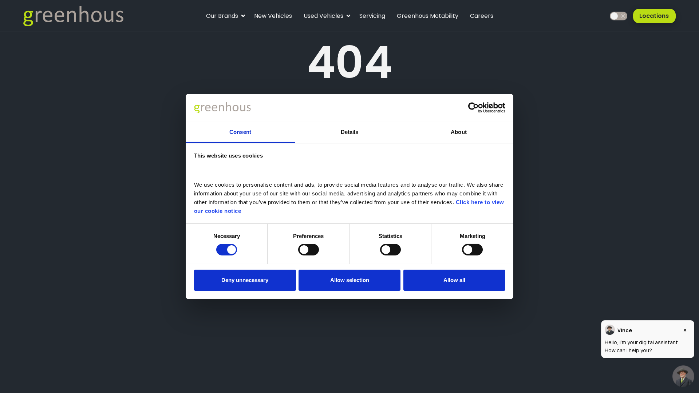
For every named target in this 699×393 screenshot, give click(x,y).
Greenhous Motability (427, 16)
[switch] (308, 249)
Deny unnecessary (244, 280)
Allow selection (349, 280)
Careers (481, 16)
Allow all (454, 280)
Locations (654, 16)
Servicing (372, 16)
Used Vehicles (323, 18)
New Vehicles (273, 16)
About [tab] (459, 132)
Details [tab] (350, 132)
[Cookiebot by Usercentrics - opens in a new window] (473, 107)
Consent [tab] (240, 132)
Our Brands (222, 18)
